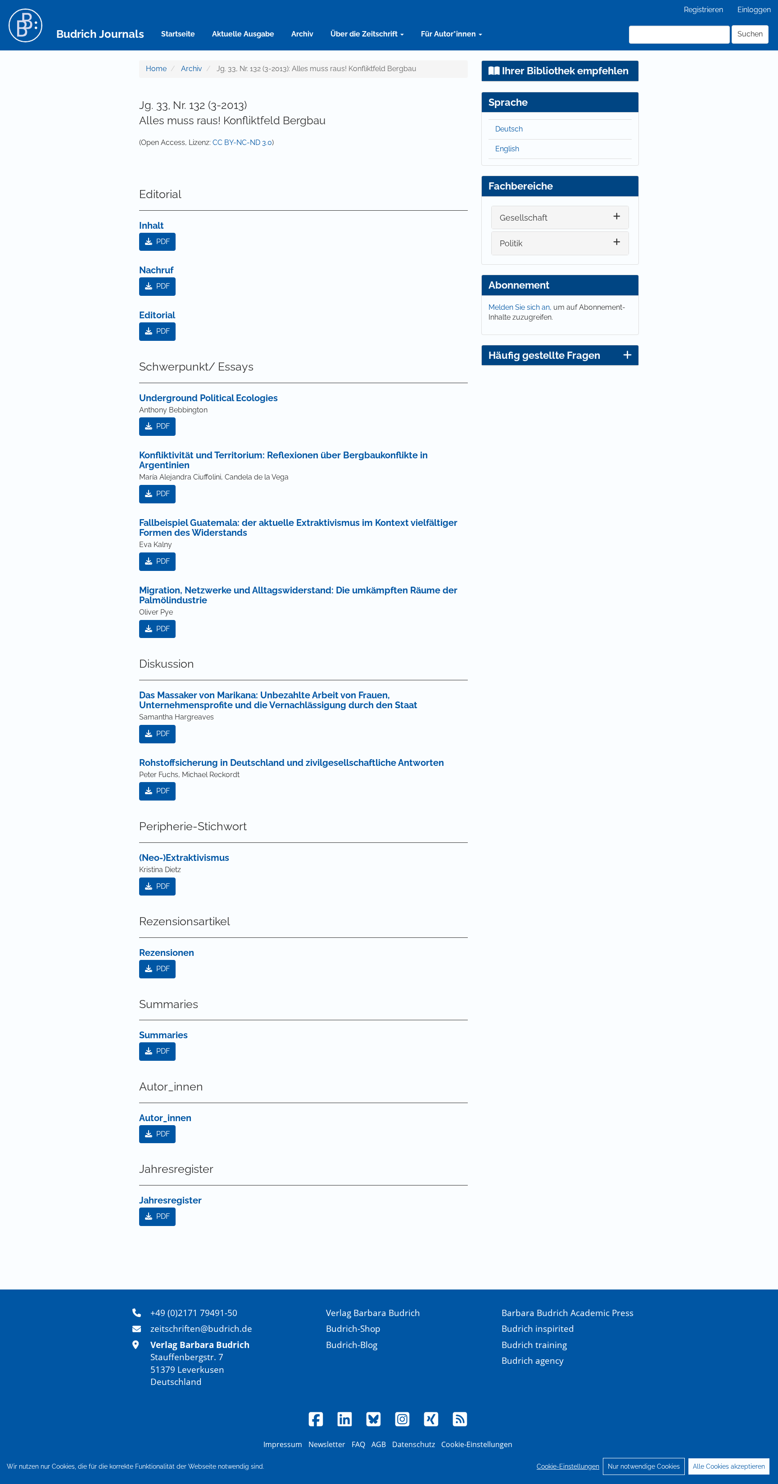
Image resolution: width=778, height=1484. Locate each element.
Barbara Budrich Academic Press (567, 1313)
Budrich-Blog (351, 1345)
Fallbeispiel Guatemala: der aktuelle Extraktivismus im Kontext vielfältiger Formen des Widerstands (298, 527)
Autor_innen (165, 1118)
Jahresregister (170, 1200)
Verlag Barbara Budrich (373, 1313)
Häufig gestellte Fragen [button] (544, 355)
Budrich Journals (100, 34)
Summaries (163, 1035)
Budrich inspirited (538, 1328)
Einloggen (754, 9)
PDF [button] (162, 241)
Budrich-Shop (353, 1328)
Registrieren (703, 9)
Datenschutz (413, 1444)
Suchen (750, 34)
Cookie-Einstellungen (568, 1466)
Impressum (282, 1444)
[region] (389, 1466)
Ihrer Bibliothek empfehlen (564, 71)
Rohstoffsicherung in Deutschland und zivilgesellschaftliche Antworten (291, 762)
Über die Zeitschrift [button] (364, 34)
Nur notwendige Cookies (644, 1466)
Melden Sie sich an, (521, 307)
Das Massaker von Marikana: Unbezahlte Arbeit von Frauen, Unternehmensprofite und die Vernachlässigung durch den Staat (278, 700)
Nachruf (156, 270)
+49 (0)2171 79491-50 (193, 1313)
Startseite (178, 34)
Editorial (157, 315)
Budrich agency (533, 1360)
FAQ (358, 1444)
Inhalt (151, 225)
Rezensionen (166, 952)
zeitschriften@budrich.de (201, 1328)
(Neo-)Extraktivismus (184, 857)
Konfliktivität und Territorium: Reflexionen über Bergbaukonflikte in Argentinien (283, 460)
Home (156, 68)
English (507, 149)
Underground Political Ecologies (208, 398)
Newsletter (326, 1444)
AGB (378, 1444)
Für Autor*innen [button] (449, 34)
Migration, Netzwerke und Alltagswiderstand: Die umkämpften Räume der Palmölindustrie (298, 595)
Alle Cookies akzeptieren (729, 1466)
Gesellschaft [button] (523, 217)
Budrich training (534, 1345)
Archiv (302, 34)
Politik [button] (511, 243)
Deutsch (509, 129)
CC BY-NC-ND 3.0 (242, 142)
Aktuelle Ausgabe (243, 34)
